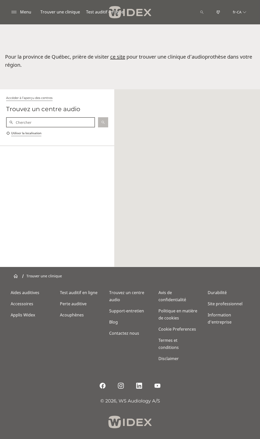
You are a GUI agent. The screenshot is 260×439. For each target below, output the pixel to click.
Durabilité (217, 292)
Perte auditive (73, 304)
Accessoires (22, 304)
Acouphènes (72, 315)
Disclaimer (168, 358)
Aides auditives (25, 292)
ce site (117, 56)
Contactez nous (124, 333)
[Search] (202, 12)
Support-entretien (126, 311)
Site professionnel (225, 304)
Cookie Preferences (177, 329)
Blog (113, 322)
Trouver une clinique (60, 12)
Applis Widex (23, 315)
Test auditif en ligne (105, 12)
